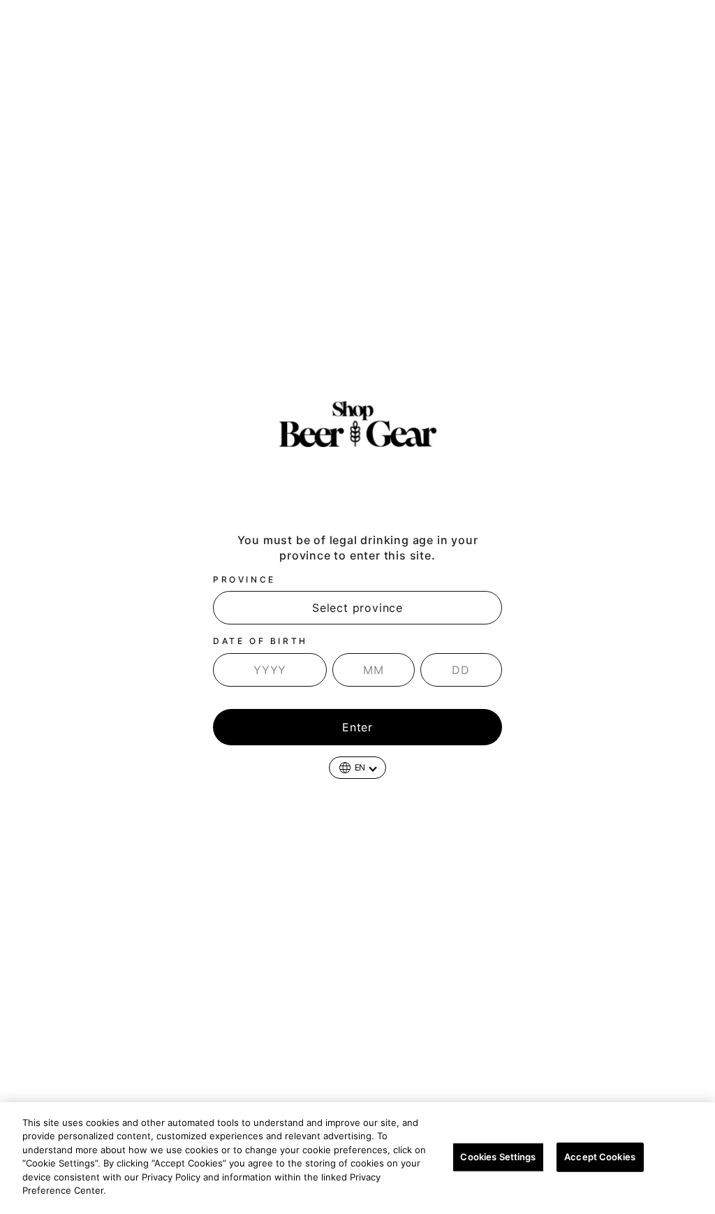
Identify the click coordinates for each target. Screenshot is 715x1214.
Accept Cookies (599, 1156)
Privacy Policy (144, 1190)
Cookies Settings (498, 1156)
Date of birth (260, 641)
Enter (357, 727)
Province (244, 579)
